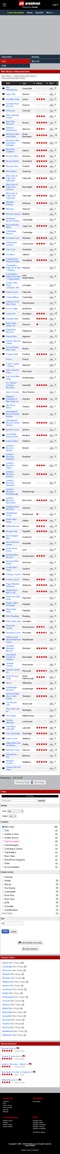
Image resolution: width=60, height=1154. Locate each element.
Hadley (11, 993)
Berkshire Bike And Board (12, 135)
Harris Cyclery (12, 392)
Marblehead (13, 1031)
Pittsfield (11, 974)
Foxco (9, 359)
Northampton (13, 997)
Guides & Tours (30, 834)
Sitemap (5, 1111)
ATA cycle (10, 110)
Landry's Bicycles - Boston (10, 447)
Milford (10, 1008)
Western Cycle (13, 750)
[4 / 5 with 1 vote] (42, 99)
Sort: (4, 811)
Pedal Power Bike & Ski (12, 591)
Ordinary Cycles (13, 574)
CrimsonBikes (12, 297)
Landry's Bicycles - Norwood (10, 482)
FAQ (4, 1103)
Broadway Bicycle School (13, 219)
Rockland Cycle (13, 632)
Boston (11, 963)
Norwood (11, 1020)
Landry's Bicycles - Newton (10, 474)
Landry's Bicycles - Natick (10, 465)
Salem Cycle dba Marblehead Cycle (13, 639)
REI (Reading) (12, 616)
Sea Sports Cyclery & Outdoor (11, 657)
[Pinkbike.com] (30, 3)
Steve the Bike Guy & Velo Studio (12, 696)
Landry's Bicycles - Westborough (12, 491)
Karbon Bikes (12, 441)
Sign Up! (6, 1109)
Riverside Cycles (10, 627)
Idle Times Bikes (10, 406)
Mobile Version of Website (30, 1150)
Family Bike (11, 336)
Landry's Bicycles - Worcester (10, 500)
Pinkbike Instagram (39, 1128)
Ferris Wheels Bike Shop (12, 348)
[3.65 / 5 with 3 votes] (42, 129)
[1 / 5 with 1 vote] (42, 324)
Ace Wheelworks (11, 88)
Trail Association (30, 841)
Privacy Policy (7, 1107)
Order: (5, 816)
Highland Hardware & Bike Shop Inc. (12, 398)
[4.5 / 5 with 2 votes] (42, 632)
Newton (11, 985)
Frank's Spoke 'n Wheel (12, 365)
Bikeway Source (13, 214)
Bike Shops (6, 76)
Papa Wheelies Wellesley (13, 585)
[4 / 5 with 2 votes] (42, 556)
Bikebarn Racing (10, 203)
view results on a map (31, 942)
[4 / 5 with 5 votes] (42, 526)
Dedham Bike (12, 318)
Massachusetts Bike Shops (13, 78)
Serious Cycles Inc (10, 1056)
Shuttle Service (30, 838)
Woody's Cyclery (10, 762)
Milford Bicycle (12, 526)
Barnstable (12, 1012)
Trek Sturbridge (13, 733)
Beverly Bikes (12, 156)
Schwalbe (9, 906)
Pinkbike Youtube (38, 1126)
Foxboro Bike (12, 354)
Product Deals (7, 1124)
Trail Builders (30, 852)
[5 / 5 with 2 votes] (42, 161)
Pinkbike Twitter (38, 1122)
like (51, 89)
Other (30, 863)
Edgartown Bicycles (11, 330)
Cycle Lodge (11, 308)
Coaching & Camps (30, 849)
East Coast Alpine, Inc (11, 324)
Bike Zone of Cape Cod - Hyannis (11, 186)
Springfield (12, 1016)
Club (30, 830)
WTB (6, 902)
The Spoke (11, 715)
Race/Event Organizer (30, 859)
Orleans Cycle (12, 579)
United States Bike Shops (25, 76)
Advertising (36, 1101)
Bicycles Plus (12, 166)
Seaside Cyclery (9, 664)
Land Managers (30, 845)
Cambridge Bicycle (11, 232)
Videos (10, 1126)
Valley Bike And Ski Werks (13, 744)
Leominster (12, 989)
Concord (11, 1001)
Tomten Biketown (10, 721)
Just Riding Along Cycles (12, 435)
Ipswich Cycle (12, 429)
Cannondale (9, 891)
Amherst (11, 1004)
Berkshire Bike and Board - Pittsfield (12, 142)
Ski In (8, 683)
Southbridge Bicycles (11, 688)
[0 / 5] (42, 88)
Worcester (12, 970)
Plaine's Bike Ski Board (12, 604)
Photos (5, 1126)
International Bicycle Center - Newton (13, 422)
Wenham (11, 978)
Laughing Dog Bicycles (12, 507)
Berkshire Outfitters (10, 150)
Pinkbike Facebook (39, 1124)
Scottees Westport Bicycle (10, 648)
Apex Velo (10, 94)
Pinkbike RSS (37, 1120)
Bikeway (10, 209)
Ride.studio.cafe (13, 621)
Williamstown (13, 982)
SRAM (7, 880)
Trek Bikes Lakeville (11, 727)
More (48, 12)
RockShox (9, 895)
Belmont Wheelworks (11, 129)
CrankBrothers (11, 910)
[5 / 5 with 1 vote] (42, 122)
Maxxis (7, 884)
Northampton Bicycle (12, 556)
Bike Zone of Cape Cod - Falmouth (11, 178)
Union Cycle (11, 738)
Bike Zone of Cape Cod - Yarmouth (11, 195)
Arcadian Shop (12, 99)
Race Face (9, 899)
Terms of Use (7, 1105)
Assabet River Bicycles (12, 104)
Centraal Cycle (13, 238)
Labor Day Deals (16, 12)
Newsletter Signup (39, 1132)
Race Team (30, 856)
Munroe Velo (11, 531)
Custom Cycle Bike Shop (12, 302)
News (30, 12)
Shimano (8, 877)
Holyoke (11, 1023)
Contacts (6, 1101)
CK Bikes (10, 254)
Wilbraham (12, 1035)
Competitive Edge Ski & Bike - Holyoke (13, 267)
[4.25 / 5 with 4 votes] (42, 671)
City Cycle (10, 249)
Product (5, 1122)
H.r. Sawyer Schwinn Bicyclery (11, 385)
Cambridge (12, 966)
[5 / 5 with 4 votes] (42, 435)
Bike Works (11, 171)
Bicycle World (12, 161)
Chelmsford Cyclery (11, 243)
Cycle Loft (10, 313)
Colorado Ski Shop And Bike (12, 260)
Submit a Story (8, 1120)
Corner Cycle (12, 292)
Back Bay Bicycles (10, 122)
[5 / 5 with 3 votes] (42, 143)
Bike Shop (30, 827)
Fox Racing (9, 888)
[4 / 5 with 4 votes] (42, 313)
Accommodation (30, 867)
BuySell (40, 12)
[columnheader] (3, 83)
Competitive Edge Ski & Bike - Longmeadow (13, 276)
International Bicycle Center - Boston (13, 414)
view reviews (31, 948)
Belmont (11, 1027)
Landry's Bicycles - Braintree (10, 456)
